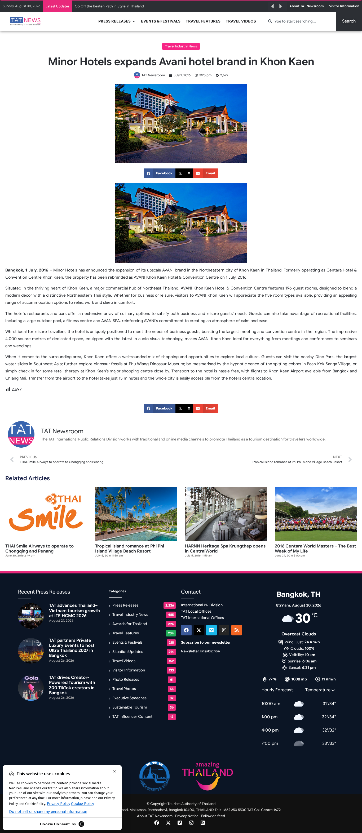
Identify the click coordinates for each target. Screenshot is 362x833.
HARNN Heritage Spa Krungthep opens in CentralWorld (225, 549)
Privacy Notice (186, 816)
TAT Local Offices (196, 611)
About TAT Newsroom (155, 816)
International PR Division (202, 605)
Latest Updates (57, 6)
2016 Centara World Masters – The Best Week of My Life (315, 549)
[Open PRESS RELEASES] (134, 21)
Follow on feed (213, 816)
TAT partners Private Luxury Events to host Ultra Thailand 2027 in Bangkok (72, 648)
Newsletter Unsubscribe (200, 651)
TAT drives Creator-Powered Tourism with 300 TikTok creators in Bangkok (72, 685)
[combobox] (299, 21)
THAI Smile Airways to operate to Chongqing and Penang (39, 549)
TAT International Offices (202, 617)
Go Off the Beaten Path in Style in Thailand (109, 6)
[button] (272, 6)
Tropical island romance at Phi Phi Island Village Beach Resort (129, 549)
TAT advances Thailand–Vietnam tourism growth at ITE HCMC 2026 (74, 610)
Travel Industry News (181, 46)
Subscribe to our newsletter (206, 642)
